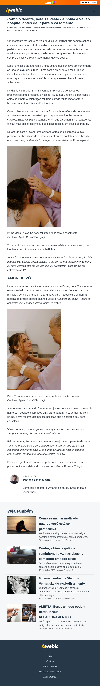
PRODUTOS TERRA (89, 2)
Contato (50, 661)
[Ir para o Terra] (50, 2)
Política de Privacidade (50, 672)
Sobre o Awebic (50, 666)
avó (22, 69)
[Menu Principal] (94, 10)
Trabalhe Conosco (50, 677)
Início (50, 656)
